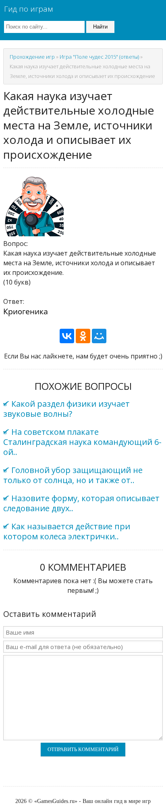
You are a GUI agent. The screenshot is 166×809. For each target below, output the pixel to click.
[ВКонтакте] (67, 336)
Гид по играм (28, 9)
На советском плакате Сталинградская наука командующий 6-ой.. (82, 441)
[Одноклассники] (83, 336)
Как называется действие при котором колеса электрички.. (66, 531)
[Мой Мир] (99, 336)
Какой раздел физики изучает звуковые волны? (66, 408)
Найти (100, 27)
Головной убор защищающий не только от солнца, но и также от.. (73, 475)
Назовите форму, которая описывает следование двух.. (81, 503)
